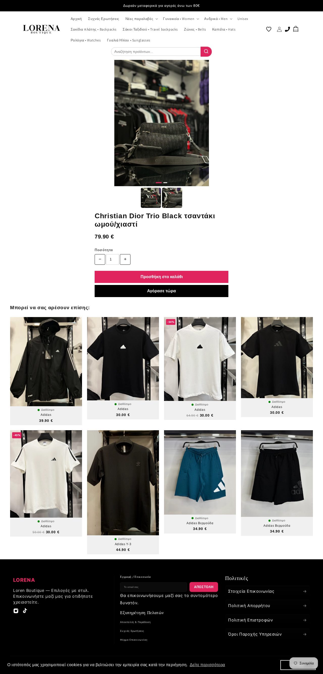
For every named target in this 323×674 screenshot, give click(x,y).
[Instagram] (16, 612)
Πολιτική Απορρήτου (267, 605)
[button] (141, 18)
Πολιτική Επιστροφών (267, 619)
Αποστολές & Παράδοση (135, 622)
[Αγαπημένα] (269, 29)
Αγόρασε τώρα (161, 291)
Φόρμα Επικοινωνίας (133, 639)
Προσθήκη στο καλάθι (162, 277)
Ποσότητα (104, 250)
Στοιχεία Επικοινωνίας (267, 591)
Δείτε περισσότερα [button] (207, 665)
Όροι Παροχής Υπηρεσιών (267, 634)
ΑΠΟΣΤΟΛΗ (203, 587)
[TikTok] (25, 612)
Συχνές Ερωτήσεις (132, 631)
